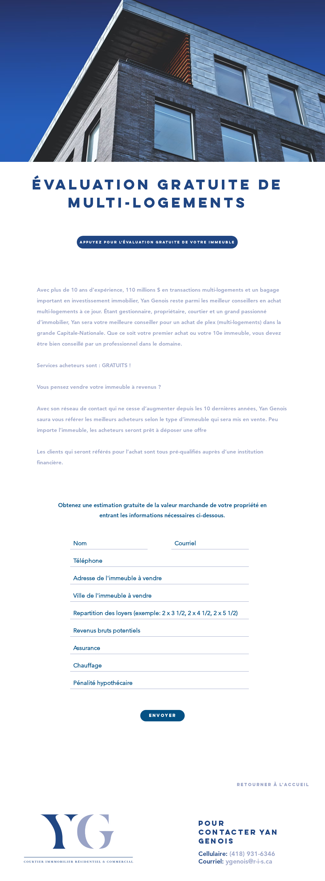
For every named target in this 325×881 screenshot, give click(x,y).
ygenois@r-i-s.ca (249, 861)
